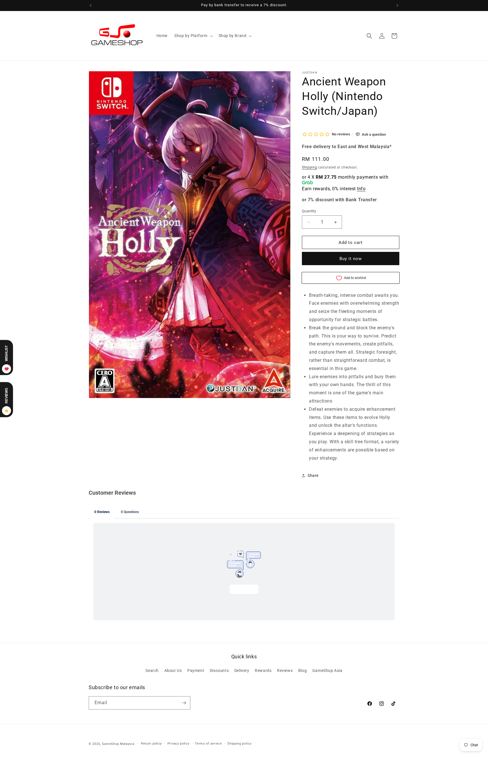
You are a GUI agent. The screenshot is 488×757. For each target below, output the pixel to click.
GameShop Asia (327, 670)
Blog (302, 670)
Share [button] (313, 475)
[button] (193, 36)
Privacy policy (178, 743)
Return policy (151, 743)
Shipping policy (239, 743)
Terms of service (208, 743)
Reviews (285, 670)
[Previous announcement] (90, 5)
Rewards (263, 670)
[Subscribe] (184, 703)
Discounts (219, 670)
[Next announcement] (397, 5)
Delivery (241, 670)
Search (152, 670)
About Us (173, 670)
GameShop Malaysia (118, 744)
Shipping (309, 167)
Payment (195, 670)
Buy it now (350, 258)
